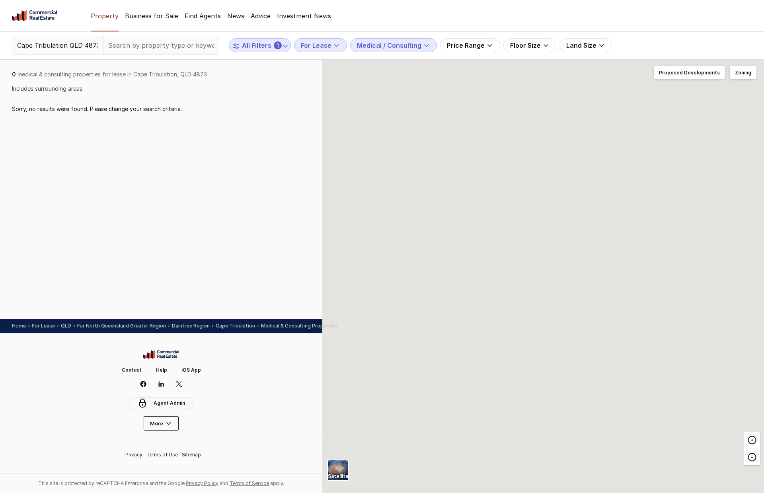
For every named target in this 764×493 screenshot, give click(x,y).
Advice (261, 16)
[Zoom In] (752, 440)
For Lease (43, 326)
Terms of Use (162, 455)
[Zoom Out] (752, 456)
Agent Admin (169, 403)
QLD (66, 326)
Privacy (133, 455)
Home (19, 326)
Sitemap (191, 455)
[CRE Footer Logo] (161, 354)
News (235, 16)
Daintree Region (191, 326)
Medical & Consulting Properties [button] (299, 326)
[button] (689, 73)
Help (161, 370)
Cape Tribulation (235, 326)
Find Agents (203, 16)
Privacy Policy (202, 483)
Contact (132, 370)
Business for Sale (151, 16)
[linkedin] (161, 384)
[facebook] (143, 384)
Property (105, 16)
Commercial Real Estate (34, 15)
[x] (179, 384)
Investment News (304, 16)
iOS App (191, 370)
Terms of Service (249, 483)
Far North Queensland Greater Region (121, 326)
